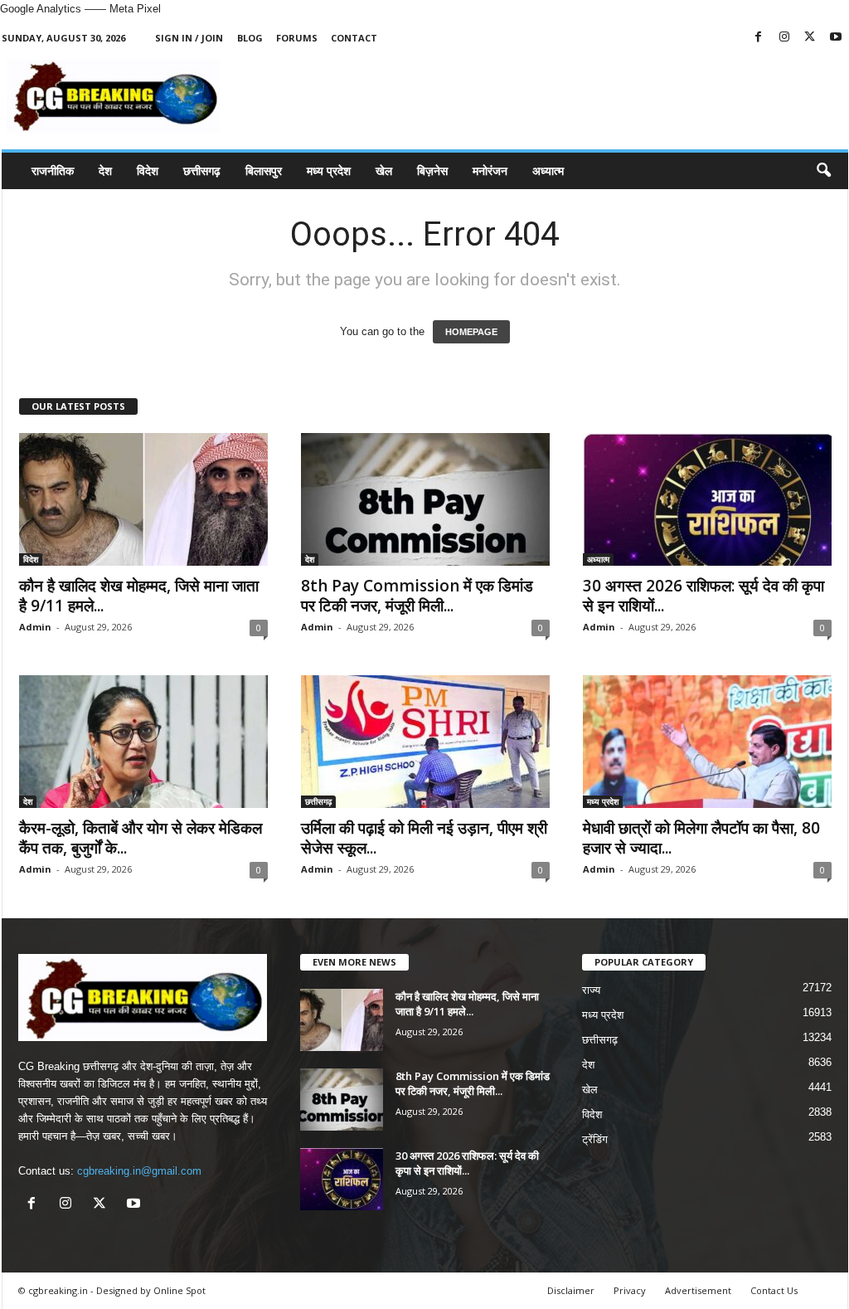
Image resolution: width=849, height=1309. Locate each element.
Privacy (630, 1290)
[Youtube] (836, 38)
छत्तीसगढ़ (202, 170)
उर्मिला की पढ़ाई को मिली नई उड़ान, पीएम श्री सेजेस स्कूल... (424, 838)
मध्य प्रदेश (329, 170)
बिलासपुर (263, 170)
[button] (823, 171)
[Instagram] (784, 38)
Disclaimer (570, 1290)
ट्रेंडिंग (595, 1139)
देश (105, 170)
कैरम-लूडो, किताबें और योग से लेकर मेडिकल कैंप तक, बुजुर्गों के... (140, 838)
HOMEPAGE (471, 332)
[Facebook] (759, 38)
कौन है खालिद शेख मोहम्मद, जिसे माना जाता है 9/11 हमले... (139, 595)
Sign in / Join (189, 38)
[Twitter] (810, 38)
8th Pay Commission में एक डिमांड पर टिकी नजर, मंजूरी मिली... (417, 595)
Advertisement (698, 1290)
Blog (250, 38)
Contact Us (774, 1290)
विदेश (147, 170)
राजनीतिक (53, 170)
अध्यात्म (548, 170)
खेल (384, 170)
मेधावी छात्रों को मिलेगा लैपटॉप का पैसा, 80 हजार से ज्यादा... (701, 838)
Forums (297, 38)
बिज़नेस (432, 170)
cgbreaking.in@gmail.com (139, 1171)
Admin (35, 626)
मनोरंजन (490, 170)
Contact (354, 38)
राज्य (591, 990)
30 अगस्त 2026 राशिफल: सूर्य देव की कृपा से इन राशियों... (703, 595)
